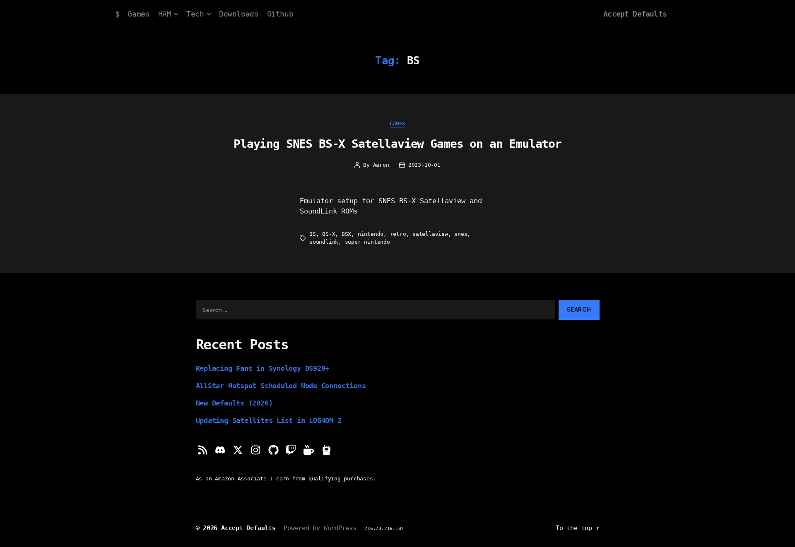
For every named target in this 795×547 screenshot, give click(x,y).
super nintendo (367, 242)
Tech (195, 14)
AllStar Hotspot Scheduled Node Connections (281, 385)
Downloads (238, 14)
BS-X (328, 234)
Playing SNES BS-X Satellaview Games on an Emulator (397, 144)
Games (138, 14)
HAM (164, 14)
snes (460, 234)
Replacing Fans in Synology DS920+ (263, 368)
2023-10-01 (424, 165)
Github (280, 14)
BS (312, 234)
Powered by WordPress (320, 527)
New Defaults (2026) (234, 403)
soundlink (323, 242)
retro (398, 234)
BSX (346, 234)
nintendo (370, 234)
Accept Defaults (635, 14)
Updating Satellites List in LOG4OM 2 (269, 420)
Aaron (381, 165)
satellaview (430, 234)
